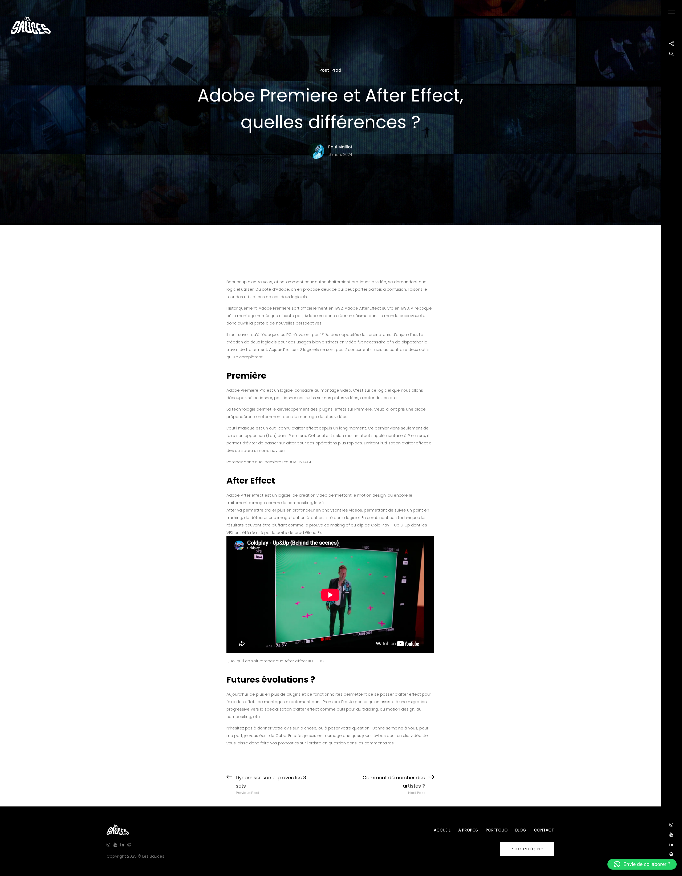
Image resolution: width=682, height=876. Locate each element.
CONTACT (544, 830)
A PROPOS (468, 830)
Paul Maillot (340, 147)
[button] (642, 864)
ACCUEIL (442, 830)
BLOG (520, 830)
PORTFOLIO (497, 830)
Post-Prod (330, 70)
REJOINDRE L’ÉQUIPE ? (527, 849)
